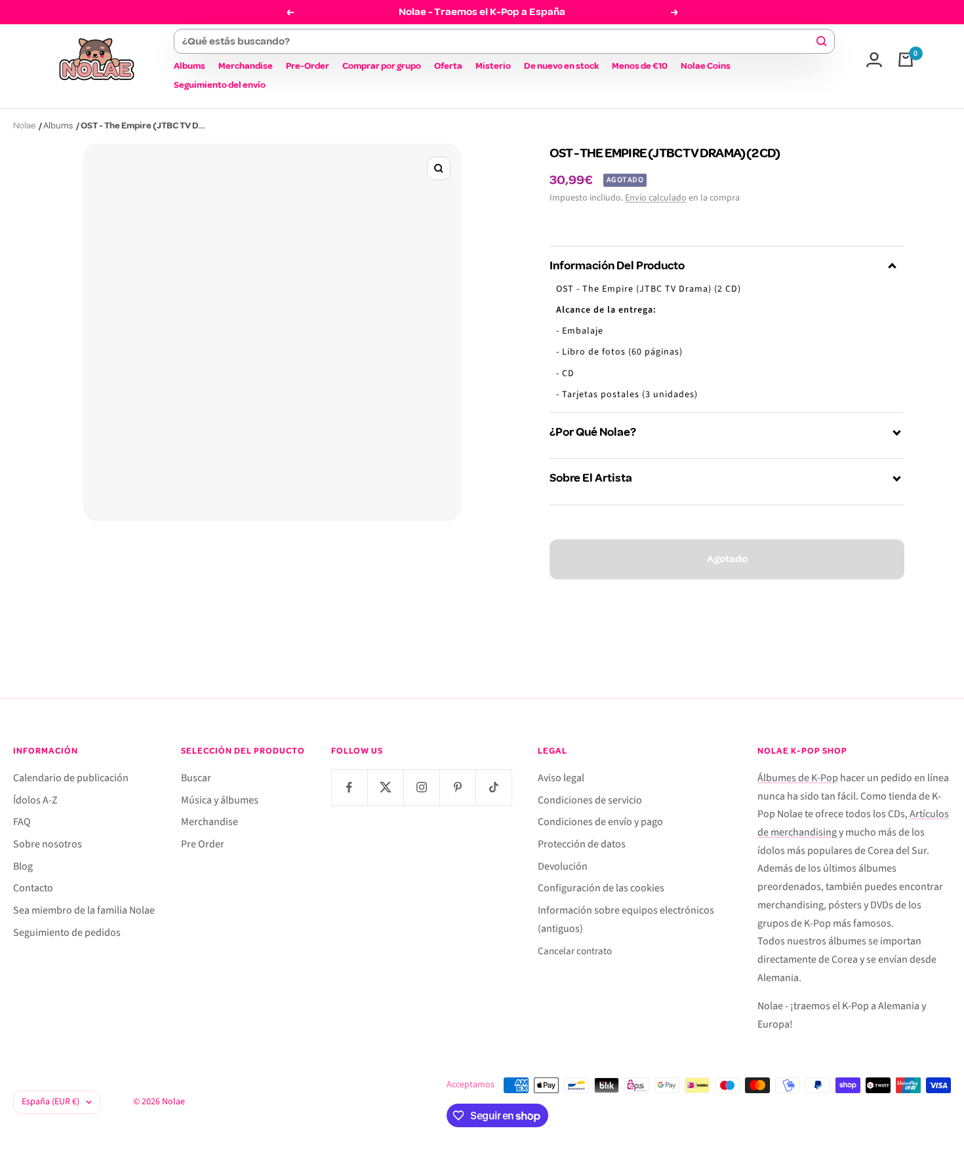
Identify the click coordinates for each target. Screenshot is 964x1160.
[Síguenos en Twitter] (385, 787)
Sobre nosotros (47, 844)
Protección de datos (582, 844)
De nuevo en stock (561, 65)
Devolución (563, 866)
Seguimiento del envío (220, 84)
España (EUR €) (50, 1101)
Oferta (448, 65)
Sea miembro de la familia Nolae (84, 910)
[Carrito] (906, 60)
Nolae (24, 125)
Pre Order (202, 844)
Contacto (33, 888)
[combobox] (498, 41)
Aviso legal (561, 778)
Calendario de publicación (71, 778)
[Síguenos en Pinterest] (457, 787)
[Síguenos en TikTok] (493, 787)
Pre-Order (307, 65)
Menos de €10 (640, 65)
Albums (189, 65)
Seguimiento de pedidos (67, 932)
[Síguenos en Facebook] (349, 787)
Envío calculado (656, 197)
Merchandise (245, 65)
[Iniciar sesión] (874, 60)
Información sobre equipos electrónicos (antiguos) (626, 919)
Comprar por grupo (381, 65)
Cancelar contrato (575, 951)
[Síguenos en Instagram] (421, 787)
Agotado (727, 559)
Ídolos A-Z (35, 800)
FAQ (22, 822)
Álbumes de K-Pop (797, 778)
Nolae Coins (706, 65)
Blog (23, 866)
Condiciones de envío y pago (600, 822)
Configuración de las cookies (601, 888)
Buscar (196, 778)
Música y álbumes (219, 800)
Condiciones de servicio (590, 800)
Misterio (493, 65)
